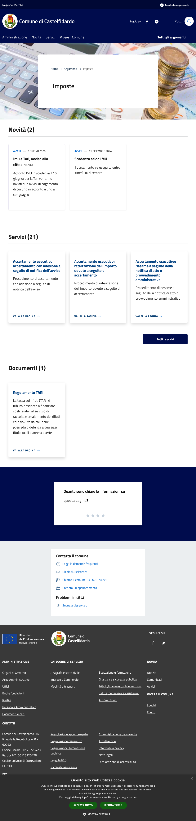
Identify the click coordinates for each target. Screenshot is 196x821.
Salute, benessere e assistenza (119, 693)
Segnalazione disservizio (66, 741)
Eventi (151, 712)
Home (54, 68)
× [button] (191, 778)
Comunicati (154, 679)
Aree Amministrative (15, 679)
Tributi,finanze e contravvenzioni (120, 686)
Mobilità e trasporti (63, 686)
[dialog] (98, 798)
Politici (6, 700)
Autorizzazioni (108, 700)
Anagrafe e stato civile (65, 672)
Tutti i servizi (165, 339)
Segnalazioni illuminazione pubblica (68, 751)
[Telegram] (155, 21)
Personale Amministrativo (19, 707)
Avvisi (17, 151)
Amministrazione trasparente (118, 734)
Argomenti (71, 68)
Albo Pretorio (107, 741)
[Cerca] (189, 21)
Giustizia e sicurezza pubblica (118, 679)
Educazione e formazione (115, 672)
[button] (98, 814)
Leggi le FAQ (59, 760)
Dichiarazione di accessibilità (117, 761)
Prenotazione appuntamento (69, 734)
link (135, 797)
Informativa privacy (111, 748)
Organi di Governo (14, 672)
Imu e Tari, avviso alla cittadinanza (30, 161)
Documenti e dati (13, 714)
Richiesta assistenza (64, 767)
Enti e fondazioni (13, 693)
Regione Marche (12, 5)
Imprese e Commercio (64, 679)
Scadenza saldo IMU (90, 159)
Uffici (5, 686)
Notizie (151, 672)
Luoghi (151, 705)
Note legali (106, 755)
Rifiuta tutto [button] (113, 805)
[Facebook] (145, 21)
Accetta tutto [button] (83, 805)
